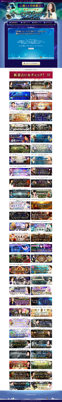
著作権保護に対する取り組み (31, 394)
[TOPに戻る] (43, 18)
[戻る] (31, 48)
